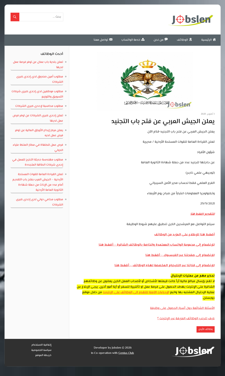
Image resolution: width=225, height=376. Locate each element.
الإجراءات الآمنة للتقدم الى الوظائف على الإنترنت (136, 292)
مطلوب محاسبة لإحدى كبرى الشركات (39, 106)
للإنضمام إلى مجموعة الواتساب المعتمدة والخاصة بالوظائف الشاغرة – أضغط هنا (157, 244)
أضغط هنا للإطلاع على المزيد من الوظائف (184, 234)
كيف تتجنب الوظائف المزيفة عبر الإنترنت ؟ (186, 318)
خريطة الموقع (43, 355)
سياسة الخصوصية (41, 350)
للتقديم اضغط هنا (202, 214)
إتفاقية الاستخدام (41, 345)
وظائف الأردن (205, 329)
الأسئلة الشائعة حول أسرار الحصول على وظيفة (182, 308)
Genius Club (126, 353)
